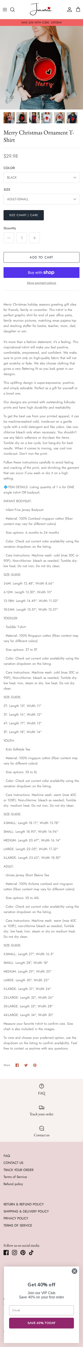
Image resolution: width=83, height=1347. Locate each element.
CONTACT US (13, 1162)
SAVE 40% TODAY (41, 1323)
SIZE (7, 189)
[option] (41, 67)
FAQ (7, 1155)
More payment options (41, 283)
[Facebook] (6, 1252)
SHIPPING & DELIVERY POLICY (26, 1211)
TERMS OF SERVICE (18, 1225)
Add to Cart (41, 257)
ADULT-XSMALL (18, 199)
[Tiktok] (31, 1252)
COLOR (9, 168)
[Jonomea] (41, 9)
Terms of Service (15, 1176)
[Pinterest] (22, 1252)
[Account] (68, 9)
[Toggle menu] (5, 9)
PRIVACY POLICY (16, 1218)
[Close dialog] (74, 1271)
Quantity (10, 228)
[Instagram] (14, 1252)
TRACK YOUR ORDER (18, 1169)
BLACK (12, 177)
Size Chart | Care (23, 215)
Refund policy (13, 1184)
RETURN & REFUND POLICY (24, 1204)
